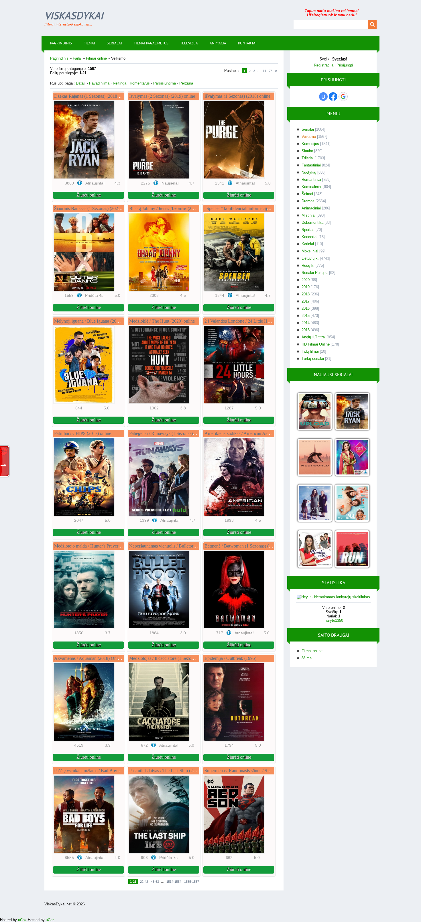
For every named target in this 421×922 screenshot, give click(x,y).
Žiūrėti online (88, 195)
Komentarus (140, 83)
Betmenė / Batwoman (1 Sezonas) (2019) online (248, 546)
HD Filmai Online (316, 344)
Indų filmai (310, 351)
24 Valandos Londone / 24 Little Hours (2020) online (252, 321)
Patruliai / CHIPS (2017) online (82, 433)
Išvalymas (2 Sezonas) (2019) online (162, 96)
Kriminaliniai (312, 187)
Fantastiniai (311, 165)
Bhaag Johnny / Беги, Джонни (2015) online (170, 208)
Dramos (308, 201)
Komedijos (310, 144)
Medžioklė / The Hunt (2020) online (162, 321)
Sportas (308, 229)
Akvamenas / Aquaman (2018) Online (88, 658)
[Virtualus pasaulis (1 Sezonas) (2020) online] (314, 412)
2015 (306, 315)
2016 (306, 308)
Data (80, 83)
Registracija (323, 65)
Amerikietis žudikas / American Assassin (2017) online (253, 433)
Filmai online (96, 58)
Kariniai (308, 244)
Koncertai (309, 237)
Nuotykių (309, 172)
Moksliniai (310, 251)
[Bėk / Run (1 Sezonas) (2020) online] (352, 549)
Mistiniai (308, 215)
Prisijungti (345, 65)
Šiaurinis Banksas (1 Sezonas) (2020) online (94, 208)
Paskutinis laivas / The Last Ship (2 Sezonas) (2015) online (182, 770)
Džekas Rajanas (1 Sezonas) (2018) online (92, 96)
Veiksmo (309, 136)
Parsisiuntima (164, 83)
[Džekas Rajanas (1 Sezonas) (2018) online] (352, 412)
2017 (306, 301)
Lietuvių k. (310, 258)
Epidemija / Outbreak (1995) (230, 658)
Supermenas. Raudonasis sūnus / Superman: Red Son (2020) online (265, 770)
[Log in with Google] (343, 96)
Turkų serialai (313, 358)
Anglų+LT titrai (314, 337)
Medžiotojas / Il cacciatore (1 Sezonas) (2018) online (176, 658)
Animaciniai (311, 208)
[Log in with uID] (323, 96)
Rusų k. (308, 265)
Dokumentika (312, 222)
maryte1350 (333, 620)
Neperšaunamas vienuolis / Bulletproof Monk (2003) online (183, 546)
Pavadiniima (99, 83)
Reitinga (119, 83)
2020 (306, 280)
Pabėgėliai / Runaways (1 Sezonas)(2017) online (173, 433)
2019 (306, 287)
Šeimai (307, 194)
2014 (306, 323)
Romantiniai (311, 179)
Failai (77, 58)
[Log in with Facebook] (333, 96)
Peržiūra (186, 83)
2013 (306, 330)
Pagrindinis (59, 58)
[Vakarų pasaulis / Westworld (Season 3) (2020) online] (314, 457)
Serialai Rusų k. (315, 272)
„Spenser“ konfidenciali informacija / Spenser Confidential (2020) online (270, 208)
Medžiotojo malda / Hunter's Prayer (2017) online (99, 546)
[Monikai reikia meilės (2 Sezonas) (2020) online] (314, 549)
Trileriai (308, 158)
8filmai (307, 658)
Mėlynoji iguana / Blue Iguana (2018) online (94, 321)
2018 (306, 294)
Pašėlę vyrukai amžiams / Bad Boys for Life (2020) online (106, 770)
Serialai (308, 129)
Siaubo (307, 151)
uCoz (22, 920)
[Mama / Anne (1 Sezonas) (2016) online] (314, 503)
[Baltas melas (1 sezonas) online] (352, 503)
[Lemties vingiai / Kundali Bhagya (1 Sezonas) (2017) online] (352, 457)
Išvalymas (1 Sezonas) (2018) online (237, 96)
